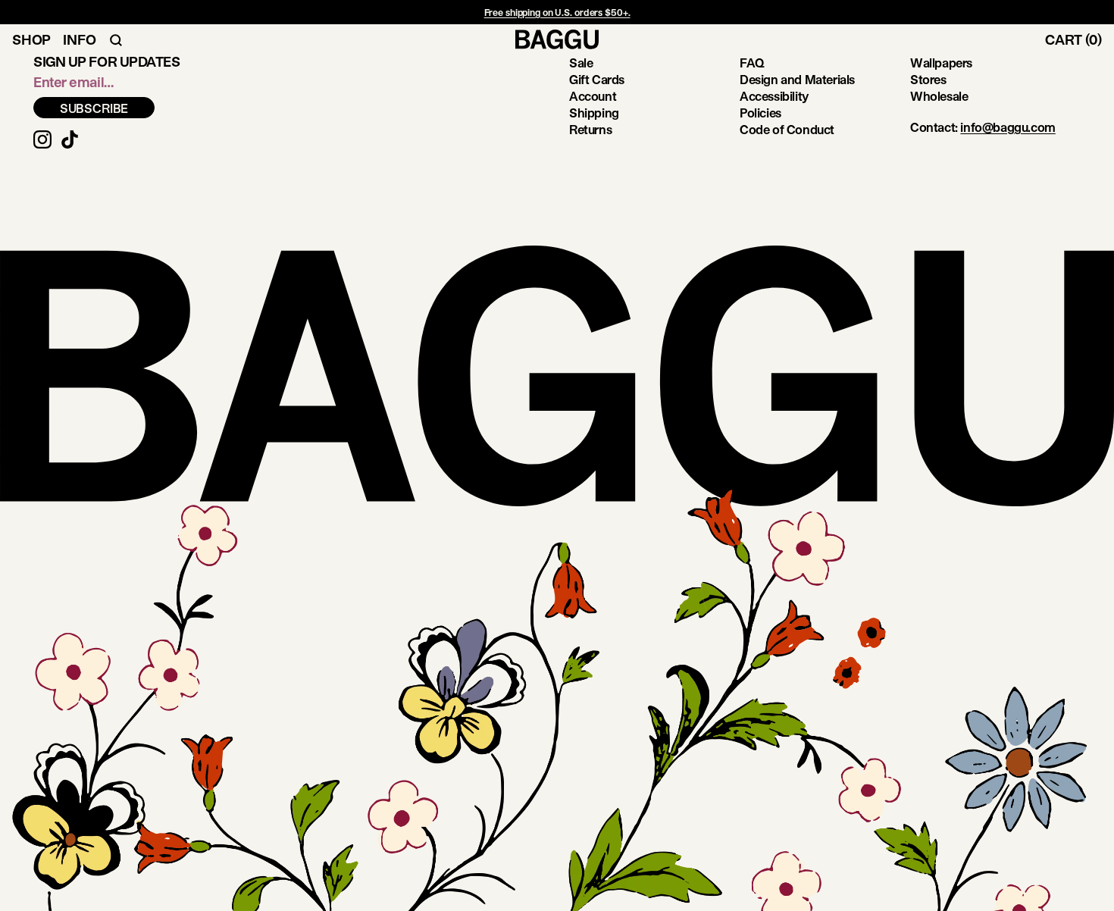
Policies (760, 112)
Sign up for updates (106, 61)
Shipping (594, 112)
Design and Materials (797, 79)
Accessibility (774, 96)
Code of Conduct (787, 129)
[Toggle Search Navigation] (116, 39)
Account (592, 96)
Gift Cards (596, 79)
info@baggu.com (1007, 127)
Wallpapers (941, 62)
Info (79, 39)
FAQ (752, 62)
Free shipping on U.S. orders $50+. (557, 12)
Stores (928, 79)
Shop (31, 39)
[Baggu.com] (557, 39)
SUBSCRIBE (94, 108)
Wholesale (939, 96)
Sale (581, 62)
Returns (590, 129)
